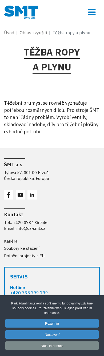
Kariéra (10, 241)
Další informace (52, 345)
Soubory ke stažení (21, 248)
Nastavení (52, 334)
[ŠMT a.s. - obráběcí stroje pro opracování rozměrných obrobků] (52, 12)
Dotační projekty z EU (24, 255)
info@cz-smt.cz (31, 228)
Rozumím (52, 323)
